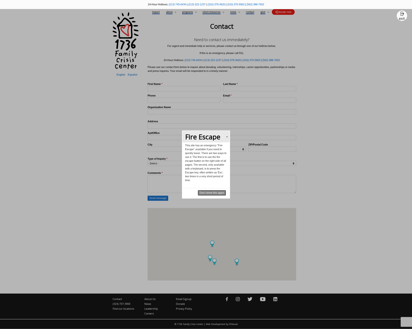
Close (227, 136)
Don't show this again (212, 192)
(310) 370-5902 (236, 4)
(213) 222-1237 (197, 4)
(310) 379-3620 (216, 4)
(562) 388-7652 (255, 4)
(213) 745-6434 (177, 4)
